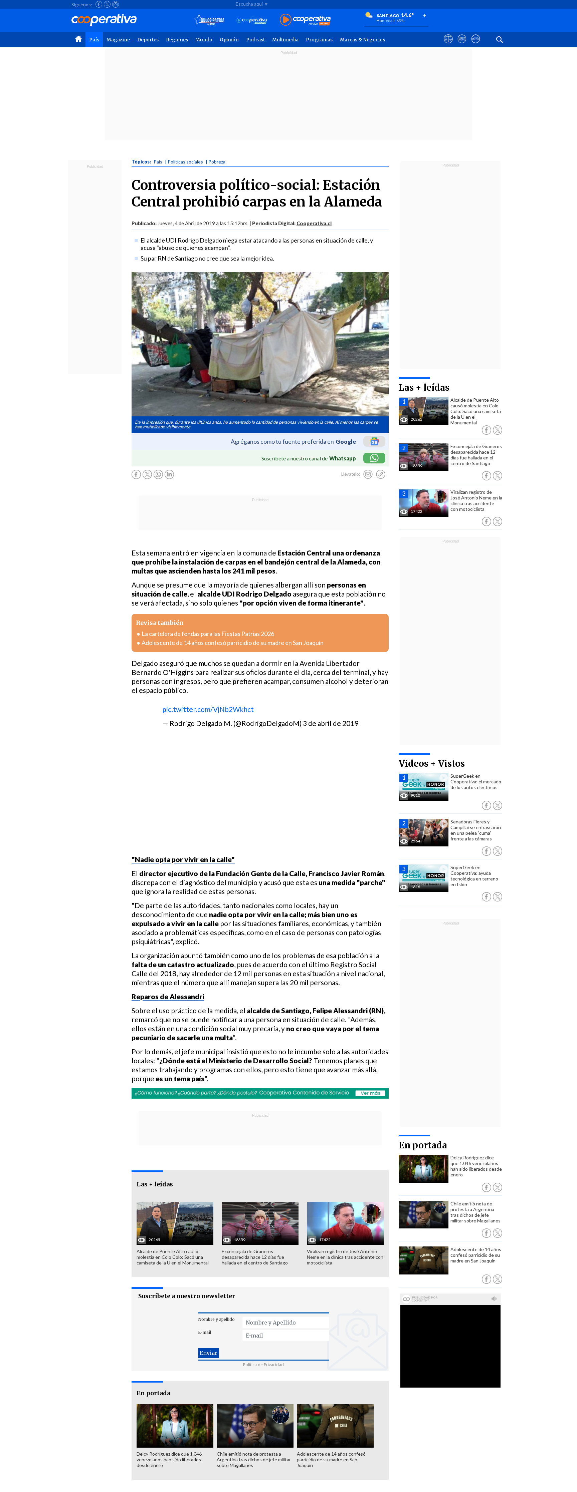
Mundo (203, 40)
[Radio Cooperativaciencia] (252, 20)
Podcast (255, 40)
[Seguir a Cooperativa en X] (107, 4)
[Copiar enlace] (380, 474)
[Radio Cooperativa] (305, 20)
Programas (319, 40)
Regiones (177, 40)
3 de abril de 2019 (330, 723)
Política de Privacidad (263, 1365)
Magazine (118, 40)
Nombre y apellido (216, 1319)
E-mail (204, 1332)
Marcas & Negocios (362, 40)
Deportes (148, 40)
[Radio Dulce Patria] (209, 20)
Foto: (142, 278)
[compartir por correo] (368, 474)
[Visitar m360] (461, 45)
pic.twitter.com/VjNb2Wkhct (208, 709)
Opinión (229, 40)
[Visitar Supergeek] (475, 45)
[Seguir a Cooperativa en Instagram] (115, 4)
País (94, 40)
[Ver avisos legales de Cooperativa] (448, 45)
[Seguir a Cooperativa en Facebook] (98, 4)
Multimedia (285, 40)
